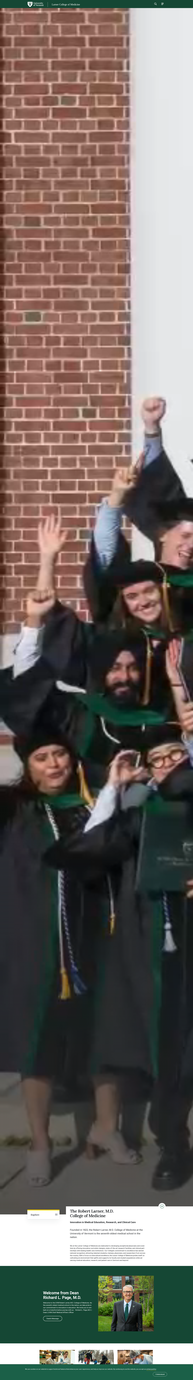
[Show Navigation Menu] (162, 3)
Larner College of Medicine (66, 4)
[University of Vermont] (21, 7)
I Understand (160, 1374)
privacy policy (151, 1369)
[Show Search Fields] (155, 3)
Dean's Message (53, 1319)
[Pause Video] (162, 1206)
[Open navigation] (56, 1215)
